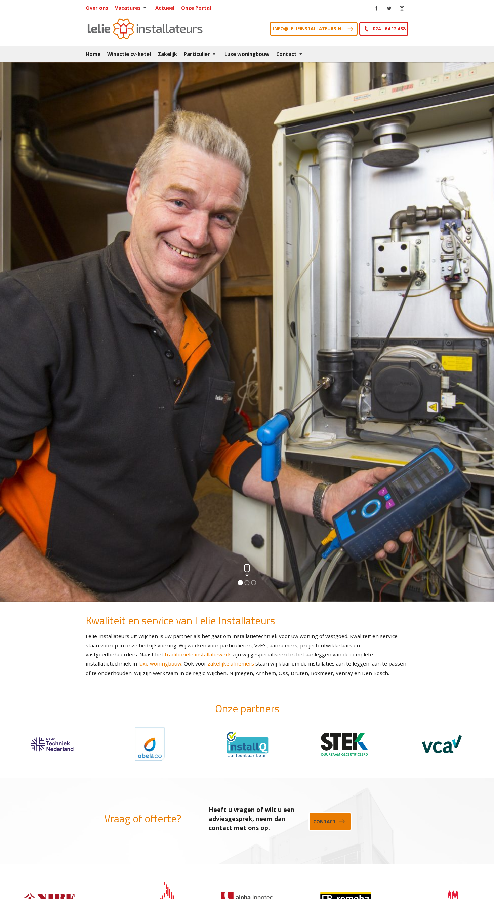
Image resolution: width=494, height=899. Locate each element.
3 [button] (253, 582)
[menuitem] (100, 7)
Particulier (197, 53)
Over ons (97, 7)
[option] (247, 332)
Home (93, 53)
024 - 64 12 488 (389, 29)
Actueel (164, 7)
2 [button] (246, 582)
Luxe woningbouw (247, 53)
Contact (286, 53)
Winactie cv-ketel (129, 53)
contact (324, 821)
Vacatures (128, 7)
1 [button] (240, 582)
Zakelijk (167, 53)
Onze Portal (196, 7)
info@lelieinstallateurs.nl (308, 29)
